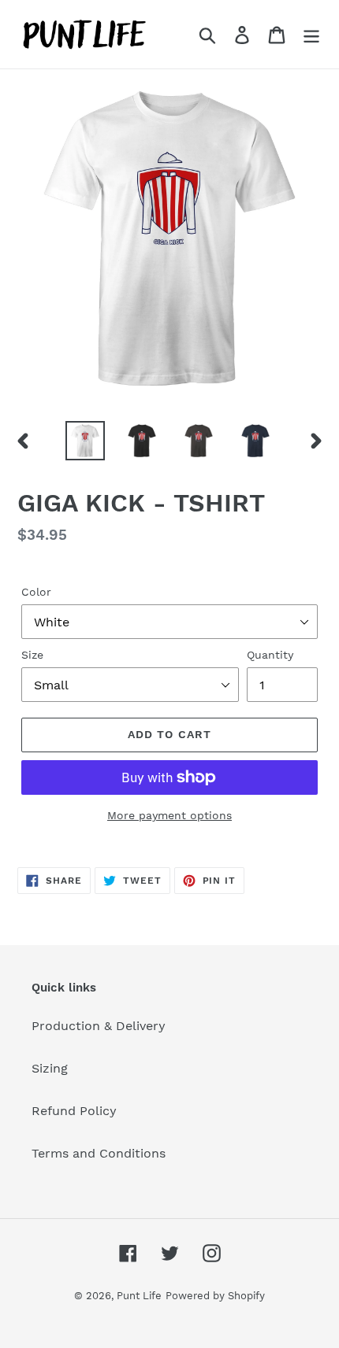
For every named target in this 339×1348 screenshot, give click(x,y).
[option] (85, 440)
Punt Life (139, 1296)
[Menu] (311, 34)
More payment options (169, 815)
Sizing (50, 1068)
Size (32, 654)
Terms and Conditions (99, 1153)
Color (36, 591)
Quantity (270, 654)
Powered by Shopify (215, 1296)
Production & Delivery (99, 1025)
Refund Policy (74, 1110)
